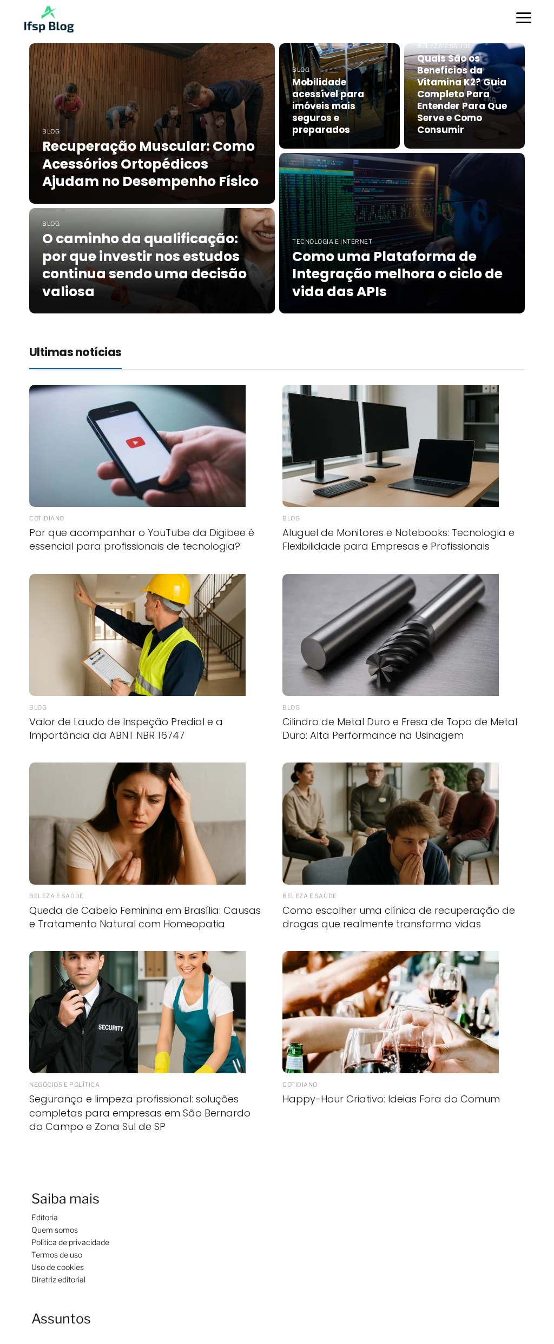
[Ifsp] (55, 18)
